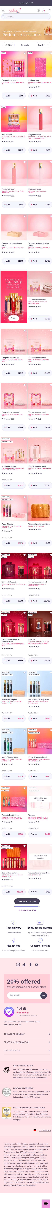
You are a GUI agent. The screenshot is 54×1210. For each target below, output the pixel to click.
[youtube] (35, 959)
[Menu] (3, 10)
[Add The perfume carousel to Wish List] (49, 269)
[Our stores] (38, 10)
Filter (10, 45)
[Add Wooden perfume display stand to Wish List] (23, 213)
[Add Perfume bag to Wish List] (49, 53)
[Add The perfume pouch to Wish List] (23, 53)
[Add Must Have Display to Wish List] (23, 661)
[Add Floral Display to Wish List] (23, 488)
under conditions (13, 919)
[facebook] (29, 959)
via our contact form (38, 943)
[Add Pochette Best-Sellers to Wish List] (23, 776)
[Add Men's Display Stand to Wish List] (23, 719)
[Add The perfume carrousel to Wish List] (49, 545)
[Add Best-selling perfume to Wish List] (23, 833)
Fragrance (20, 31)
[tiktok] (23, 959)
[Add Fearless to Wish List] (49, 602)
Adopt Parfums (8, 31)
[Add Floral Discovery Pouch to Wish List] (49, 719)
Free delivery (13, 914)
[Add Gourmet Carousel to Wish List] (23, 432)
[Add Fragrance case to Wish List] (49, 107)
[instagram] (17, 959)
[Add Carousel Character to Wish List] (23, 545)
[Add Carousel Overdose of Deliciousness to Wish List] (23, 602)
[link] (43, 10)
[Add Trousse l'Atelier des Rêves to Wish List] (49, 488)
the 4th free (13, 938)
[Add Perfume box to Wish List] (23, 107)
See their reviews (13, 1021)
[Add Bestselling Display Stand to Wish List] (49, 661)
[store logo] (14, 10)
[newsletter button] (41, 992)
